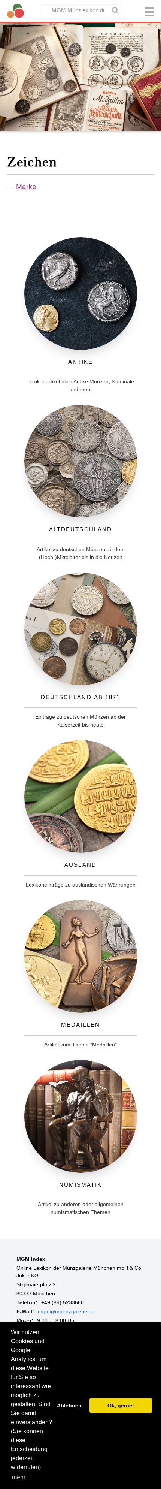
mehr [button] (18, 1477)
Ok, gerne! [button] (120, 1405)
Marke (26, 187)
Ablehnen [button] (69, 1405)
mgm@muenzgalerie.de (66, 1311)
